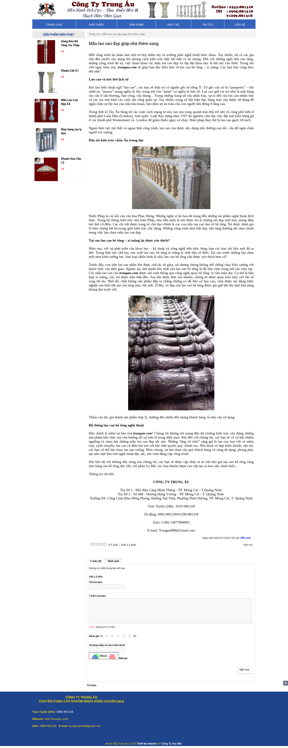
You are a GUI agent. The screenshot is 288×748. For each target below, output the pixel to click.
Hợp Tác (173, 24)
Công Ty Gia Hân (171, 743)
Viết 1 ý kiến (128, 544)
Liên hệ (240, 24)
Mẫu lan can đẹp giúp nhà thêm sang (124, 34)
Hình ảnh (113, 561)
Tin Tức (207, 24)
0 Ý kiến (113, 544)
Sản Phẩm (136, 24)
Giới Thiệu (96, 24)
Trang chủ (54, 24)
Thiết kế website (147, 743)
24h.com (245, 537)
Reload (123, 658)
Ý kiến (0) (95, 561)
